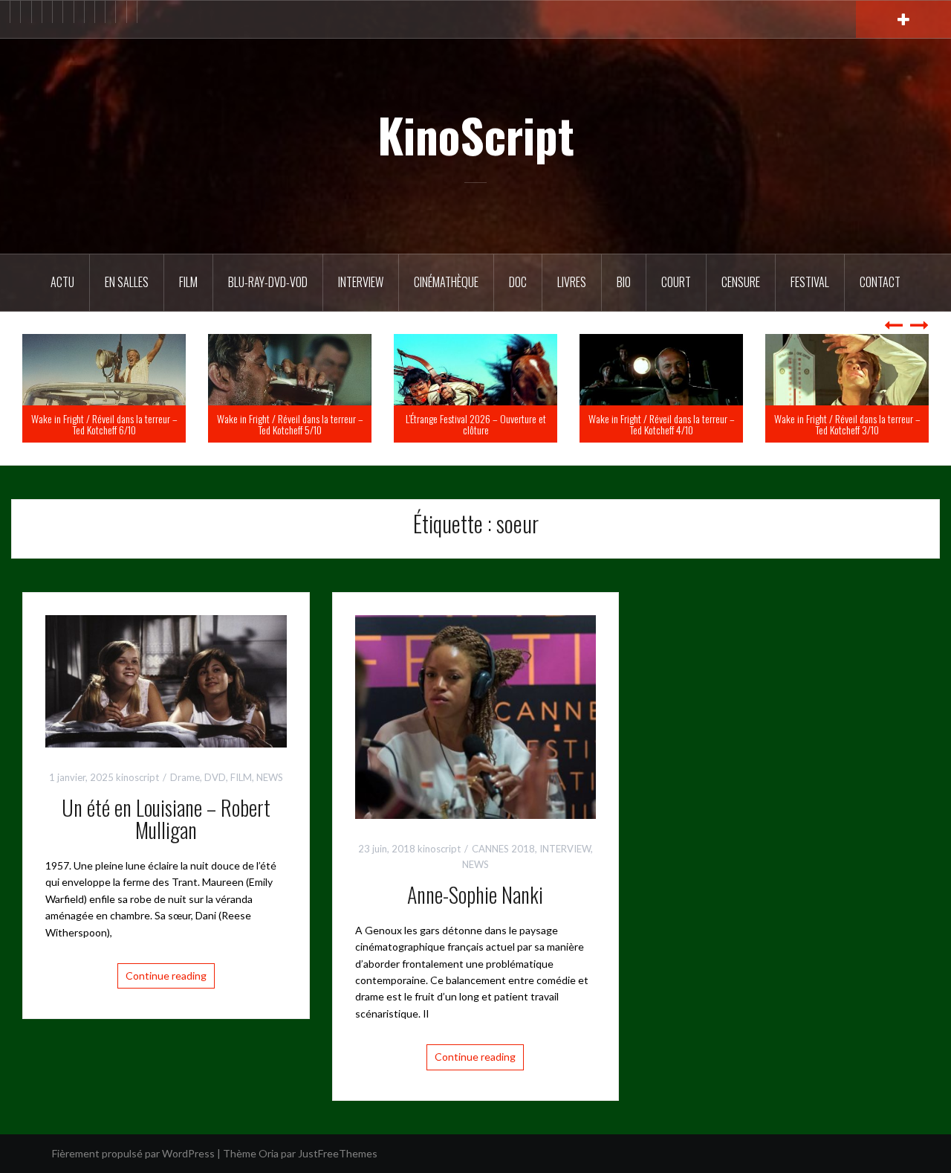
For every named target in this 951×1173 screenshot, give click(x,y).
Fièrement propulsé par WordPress (133, 1153)
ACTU (62, 282)
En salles (127, 282)
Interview (360, 282)
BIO (624, 282)
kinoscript (137, 777)
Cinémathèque (446, 282)
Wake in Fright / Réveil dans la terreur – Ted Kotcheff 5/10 (468, 424)
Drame (185, 777)
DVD (215, 777)
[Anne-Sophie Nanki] (476, 716)
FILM (188, 282)
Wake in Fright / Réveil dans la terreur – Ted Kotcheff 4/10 (840, 424)
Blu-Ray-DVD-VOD (268, 282)
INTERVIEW (565, 849)
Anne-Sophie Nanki (475, 894)
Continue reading (166, 975)
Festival (810, 282)
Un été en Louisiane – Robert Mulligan (166, 819)
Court (676, 282)
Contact (880, 282)
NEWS (269, 777)
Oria (269, 1153)
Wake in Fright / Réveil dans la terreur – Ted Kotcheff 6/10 (283, 424)
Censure (740, 282)
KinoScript (475, 134)
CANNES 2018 (503, 849)
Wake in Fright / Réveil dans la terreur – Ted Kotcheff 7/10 (97, 424)
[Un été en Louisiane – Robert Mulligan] (166, 680)
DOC (518, 282)
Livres (571, 282)
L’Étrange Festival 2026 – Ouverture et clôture (654, 424)
